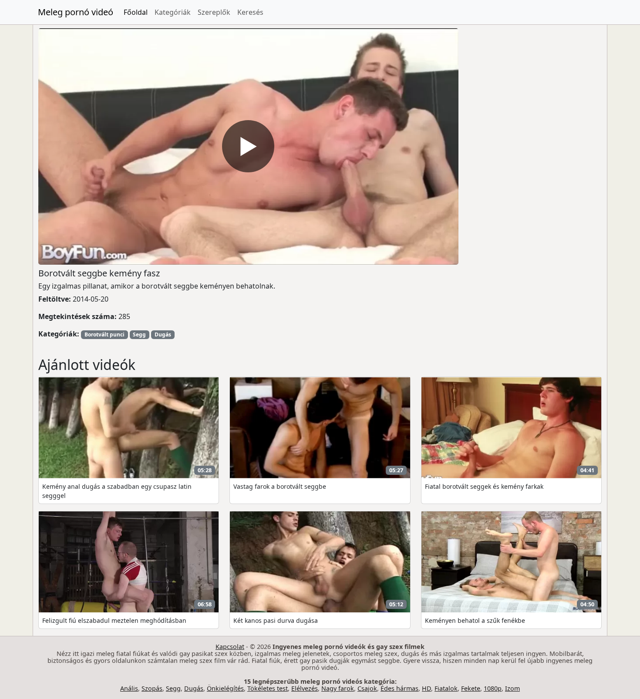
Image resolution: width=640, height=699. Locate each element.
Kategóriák (173, 12)
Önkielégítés (225, 688)
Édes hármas (399, 688)
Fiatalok (446, 688)
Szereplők (214, 12)
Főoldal (136, 12)
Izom (512, 688)
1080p (493, 688)
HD (426, 688)
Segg (139, 334)
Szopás (151, 688)
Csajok (367, 688)
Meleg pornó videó (75, 12)
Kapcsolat (230, 646)
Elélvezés (304, 688)
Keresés (250, 12)
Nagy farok (337, 688)
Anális (129, 688)
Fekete (470, 688)
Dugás (163, 334)
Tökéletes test (267, 688)
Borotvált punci (104, 334)
